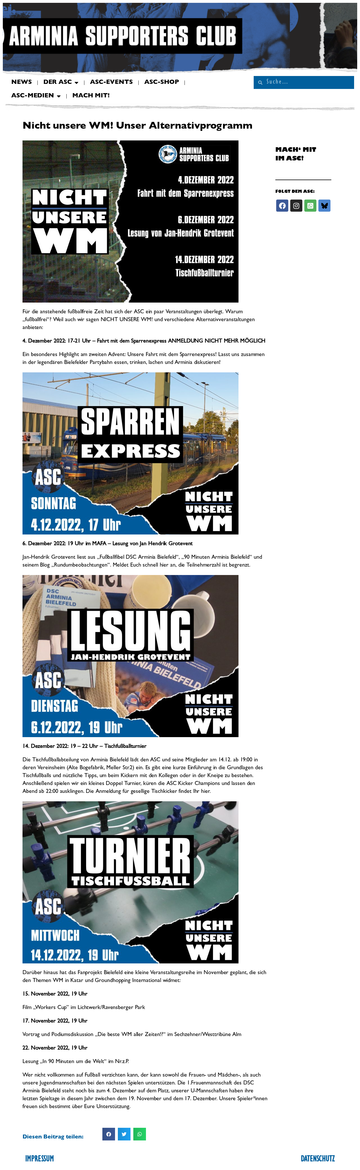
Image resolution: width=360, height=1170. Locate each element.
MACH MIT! (91, 96)
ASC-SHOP (161, 83)
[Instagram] (296, 206)
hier (164, 565)
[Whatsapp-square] (310, 206)
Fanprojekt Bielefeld (100, 973)
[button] (108, 1134)
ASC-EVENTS (111, 83)
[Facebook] (282, 206)
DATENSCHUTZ (318, 1159)
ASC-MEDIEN (32, 96)
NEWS (21, 83)
